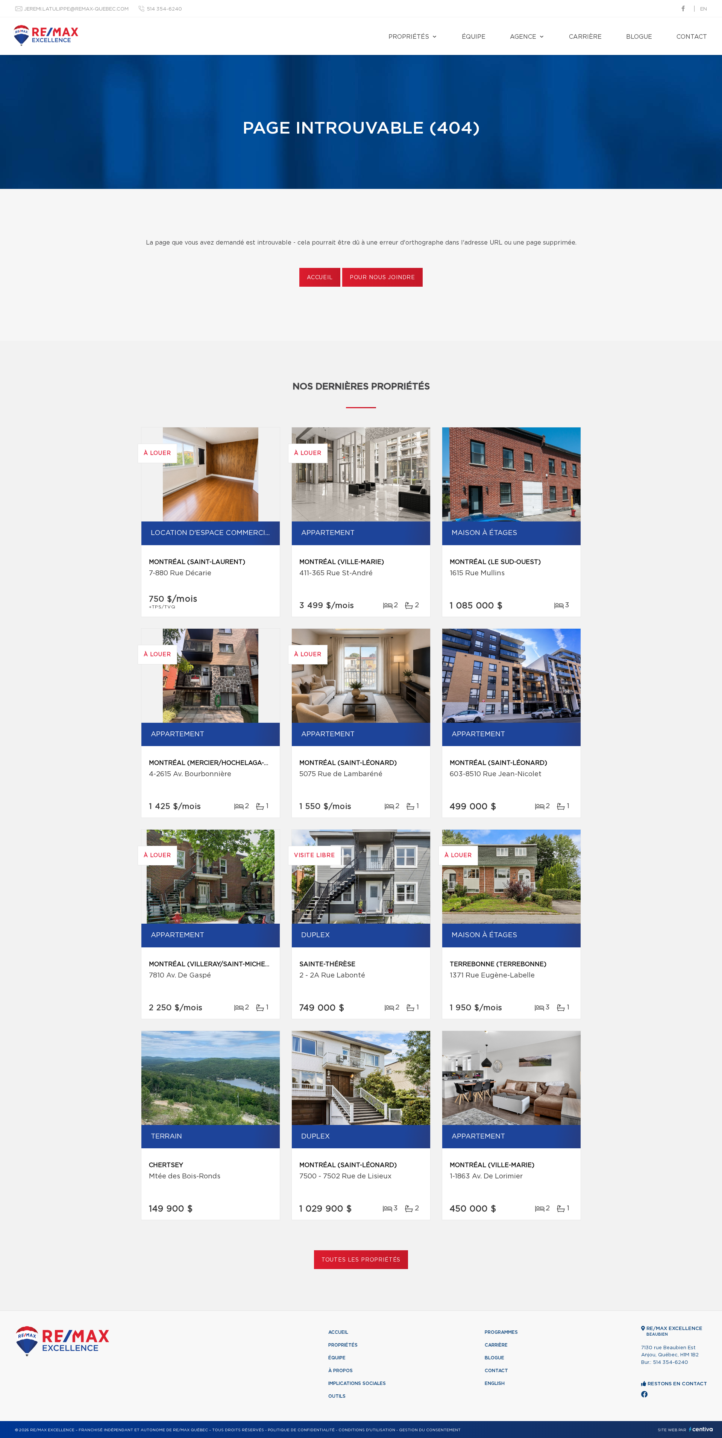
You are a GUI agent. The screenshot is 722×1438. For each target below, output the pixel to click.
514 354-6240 (164, 9)
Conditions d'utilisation (366, 1430)
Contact (691, 37)
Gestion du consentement (430, 1430)
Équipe (473, 37)
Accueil (320, 277)
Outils (337, 1396)
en (703, 9)
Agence (523, 37)
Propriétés (408, 37)
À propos (340, 1370)
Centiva (701, 1429)
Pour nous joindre (382, 277)
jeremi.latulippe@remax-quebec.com (76, 9)
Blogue (639, 37)
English (495, 1383)
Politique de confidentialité (301, 1430)
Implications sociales (357, 1383)
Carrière (585, 37)
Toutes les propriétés (361, 1260)
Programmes (501, 1332)
